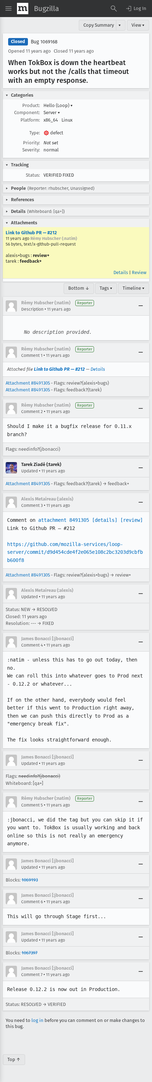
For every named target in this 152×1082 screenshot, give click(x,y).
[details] (104, 520)
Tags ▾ (106, 288)
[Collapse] (140, 306)
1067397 (29, 952)
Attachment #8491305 (28, 383)
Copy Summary (98, 25)
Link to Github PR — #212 (31, 232)
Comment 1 (31, 355)
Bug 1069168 (44, 42)
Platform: (30, 120)
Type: (34, 132)
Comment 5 (32, 805)
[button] (135, 8)
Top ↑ (14, 1059)
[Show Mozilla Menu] (22, 8)
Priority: (31, 142)
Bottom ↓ (78, 288)
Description (32, 309)
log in (37, 1020)
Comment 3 (32, 505)
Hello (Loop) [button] (58, 105)
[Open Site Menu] (8, 8)
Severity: (31, 149)
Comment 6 (32, 901)
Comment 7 (31, 974)
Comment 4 (32, 645)
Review (139, 272)
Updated (29, 470)
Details (120, 272)
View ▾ (138, 25)
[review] (131, 520)
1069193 (30, 880)
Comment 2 (32, 411)
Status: (33, 175)
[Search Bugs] (113, 8)
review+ (41, 255)
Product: (31, 105)
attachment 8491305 (63, 520)
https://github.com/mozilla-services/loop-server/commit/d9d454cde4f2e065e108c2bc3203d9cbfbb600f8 (75, 552)
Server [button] (51, 112)
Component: (27, 112)
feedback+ (31, 261)
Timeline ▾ (134, 288)
